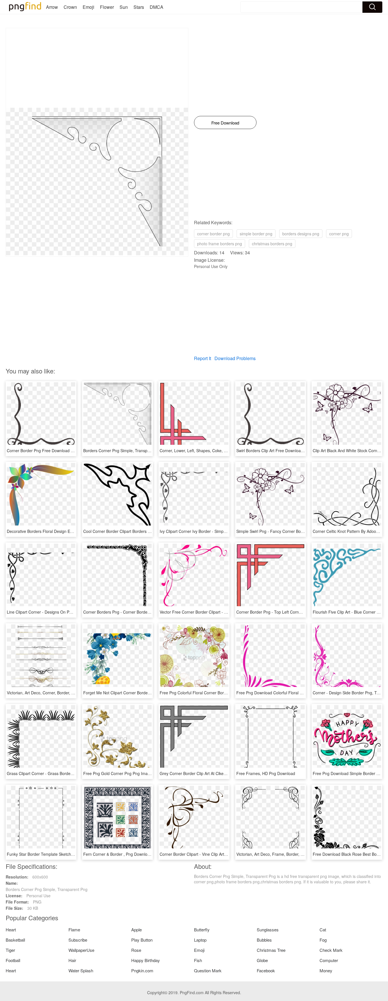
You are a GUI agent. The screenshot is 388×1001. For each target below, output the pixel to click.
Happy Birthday (145, 960)
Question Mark (208, 970)
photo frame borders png (219, 243)
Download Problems (235, 358)
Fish (198, 960)
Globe (262, 960)
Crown (70, 7)
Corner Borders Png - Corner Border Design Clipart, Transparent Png (145, 612)
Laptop (200, 940)
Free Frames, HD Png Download (265, 773)
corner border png (213, 233)
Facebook (266, 970)
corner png (339, 233)
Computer (329, 960)
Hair (72, 960)
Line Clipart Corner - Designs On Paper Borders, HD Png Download (67, 612)
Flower (107, 7)
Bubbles (264, 940)
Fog (323, 940)
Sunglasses (268, 930)
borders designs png (300, 233)
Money (326, 970)
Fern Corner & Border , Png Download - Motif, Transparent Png (140, 854)
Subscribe (77, 940)
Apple (136, 930)
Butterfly (202, 930)
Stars (138, 7)
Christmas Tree (271, 950)
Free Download (225, 123)
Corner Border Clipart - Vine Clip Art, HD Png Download (209, 854)
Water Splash (80, 970)
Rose (136, 950)
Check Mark (331, 950)
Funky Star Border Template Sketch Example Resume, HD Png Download (73, 854)
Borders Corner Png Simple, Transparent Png (124, 450)
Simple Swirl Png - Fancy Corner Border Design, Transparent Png (295, 531)
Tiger (10, 950)
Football (13, 960)
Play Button (142, 940)
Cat (323, 930)
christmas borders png (272, 243)
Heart (11, 930)
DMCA (156, 7)
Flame (74, 930)
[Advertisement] (97, 68)
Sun (124, 7)
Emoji (88, 7)
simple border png (256, 233)
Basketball (15, 940)
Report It (202, 358)
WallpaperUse (81, 950)
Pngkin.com (142, 970)
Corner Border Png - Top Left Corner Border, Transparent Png (292, 612)
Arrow (52, 7)
